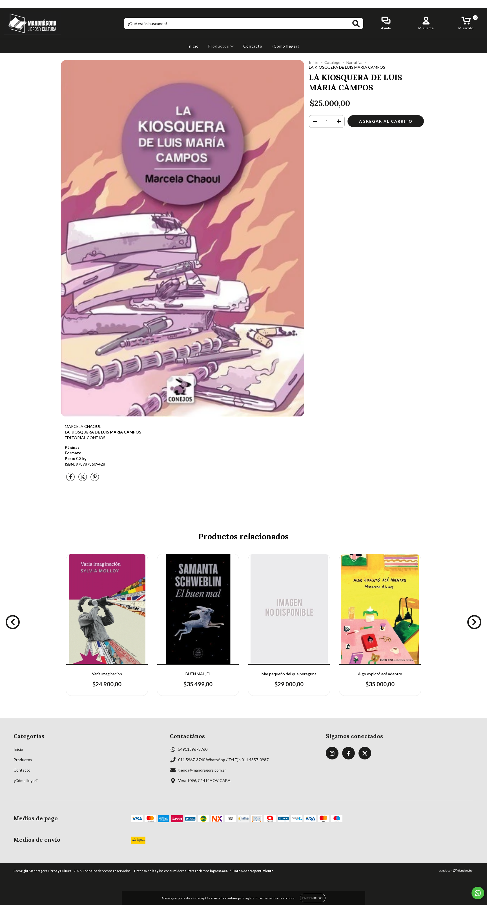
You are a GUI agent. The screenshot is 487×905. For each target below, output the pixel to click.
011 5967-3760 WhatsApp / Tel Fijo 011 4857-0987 (223, 759)
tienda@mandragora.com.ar (202, 770)
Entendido (312, 898)
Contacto (252, 46)
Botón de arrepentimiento (253, 871)
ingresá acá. (219, 871)
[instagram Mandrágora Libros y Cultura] (8, 3)
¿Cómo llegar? (286, 46)
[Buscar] (356, 23)
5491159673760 (192, 749)
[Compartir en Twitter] (83, 479)
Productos (219, 46)
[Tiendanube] (455, 871)
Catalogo (332, 62)
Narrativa (354, 62)
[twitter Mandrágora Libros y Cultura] (24, 3)
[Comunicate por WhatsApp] (477, 893)
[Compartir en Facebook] (71, 479)
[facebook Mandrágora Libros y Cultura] (16, 3)
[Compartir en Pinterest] (94, 479)
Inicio (193, 46)
